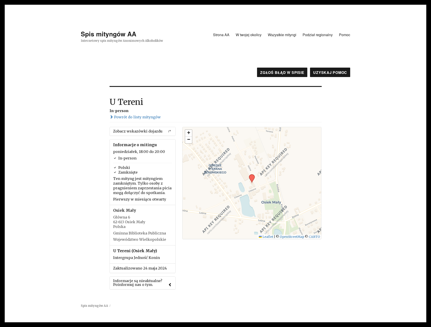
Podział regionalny (318, 34)
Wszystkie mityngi (282, 34)
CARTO (314, 237)
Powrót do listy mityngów (137, 117)
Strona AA (221, 34)
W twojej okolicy (249, 34)
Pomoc (344, 34)
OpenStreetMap (292, 237)
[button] (250, 175)
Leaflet (267, 237)
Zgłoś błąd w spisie (282, 72)
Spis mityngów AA (108, 33)
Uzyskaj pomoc (330, 72)
